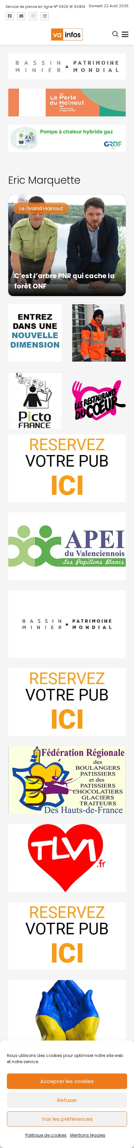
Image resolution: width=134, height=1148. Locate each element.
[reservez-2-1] (67, 468)
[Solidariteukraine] (67, 1014)
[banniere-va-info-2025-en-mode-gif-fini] (67, 138)
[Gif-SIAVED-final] (99, 332)
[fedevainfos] (67, 780)
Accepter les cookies (67, 1081)
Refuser (67, 1100)
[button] (116, 34)
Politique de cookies (46, 1135)
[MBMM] (67, 66)
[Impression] (67, 546)
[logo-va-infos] (67, 35)
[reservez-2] (67, 702)
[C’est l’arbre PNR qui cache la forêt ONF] (67, 245)
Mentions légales (87, 1135)
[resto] (99, 400)
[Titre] (9, 16)
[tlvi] (67, 858)
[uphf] (35, 332)
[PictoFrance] (35, 400)
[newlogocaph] (67, 102)
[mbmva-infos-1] (67, 624)
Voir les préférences (67, 1119)
